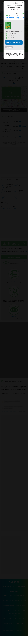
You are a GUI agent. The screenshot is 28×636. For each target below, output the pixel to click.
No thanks (9, 47)
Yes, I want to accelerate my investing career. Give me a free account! (13, 42)
